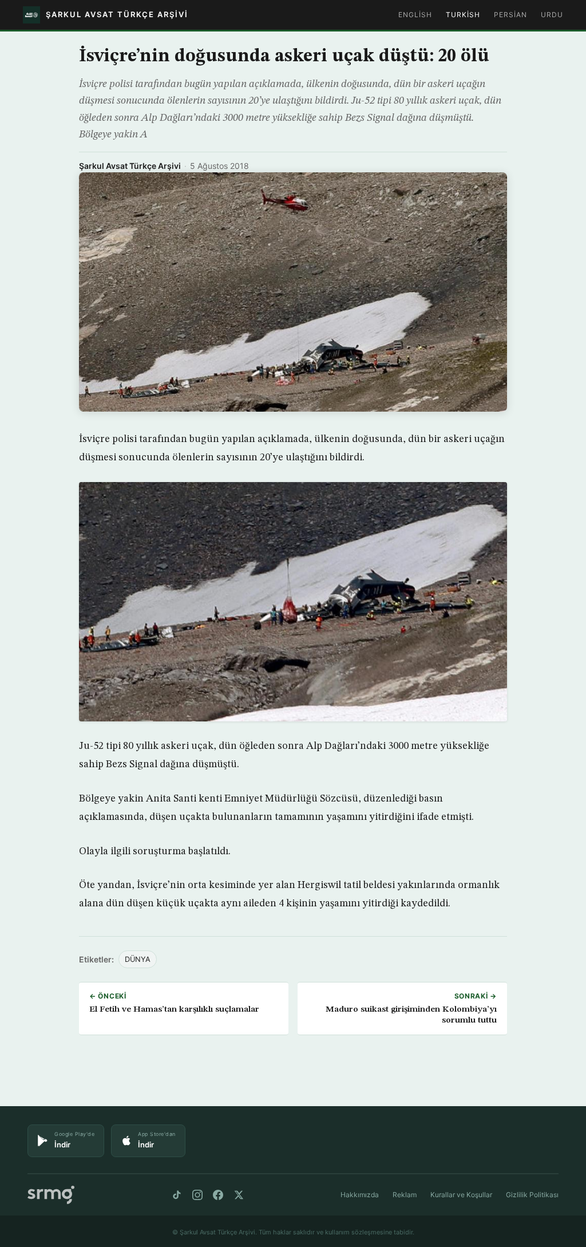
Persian (510, 14)
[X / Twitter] (238, 1195)
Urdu (552, 14)
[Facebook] (218, 1195)
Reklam (405, 1194)
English (415, 14)
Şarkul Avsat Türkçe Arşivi (130, 166)
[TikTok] (177, 1195)
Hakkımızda (359, 1194)
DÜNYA (138, 959)
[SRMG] (50, 1195)
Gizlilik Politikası (532, 1194)
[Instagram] (197, 1195)
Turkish (463, 14)
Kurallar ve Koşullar (461, 1194)
